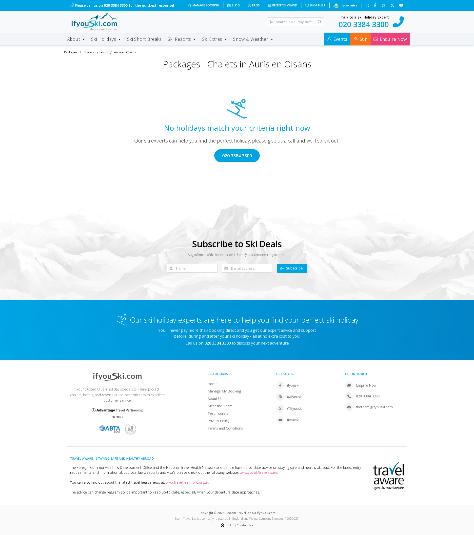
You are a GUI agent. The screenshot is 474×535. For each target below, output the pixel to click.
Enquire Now (366, 385)
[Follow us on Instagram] (384, 5)
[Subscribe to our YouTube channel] (401, 5)
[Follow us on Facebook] (375, 5)
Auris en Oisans (125, 52)
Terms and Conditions (225, 428)
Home (212, 383)
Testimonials (218, 413)
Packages (70, 52)
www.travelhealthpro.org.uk (187, 482)
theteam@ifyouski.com (374, 407)
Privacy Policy (218, 420)
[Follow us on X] (393, 5)
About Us (215, 398)
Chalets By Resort (95, 52)
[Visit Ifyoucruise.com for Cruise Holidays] (345, 5)
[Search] (319, 21)
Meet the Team (220, 406)
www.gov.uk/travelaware (258, 472)
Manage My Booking (224, 391)
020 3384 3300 (237, 156)
